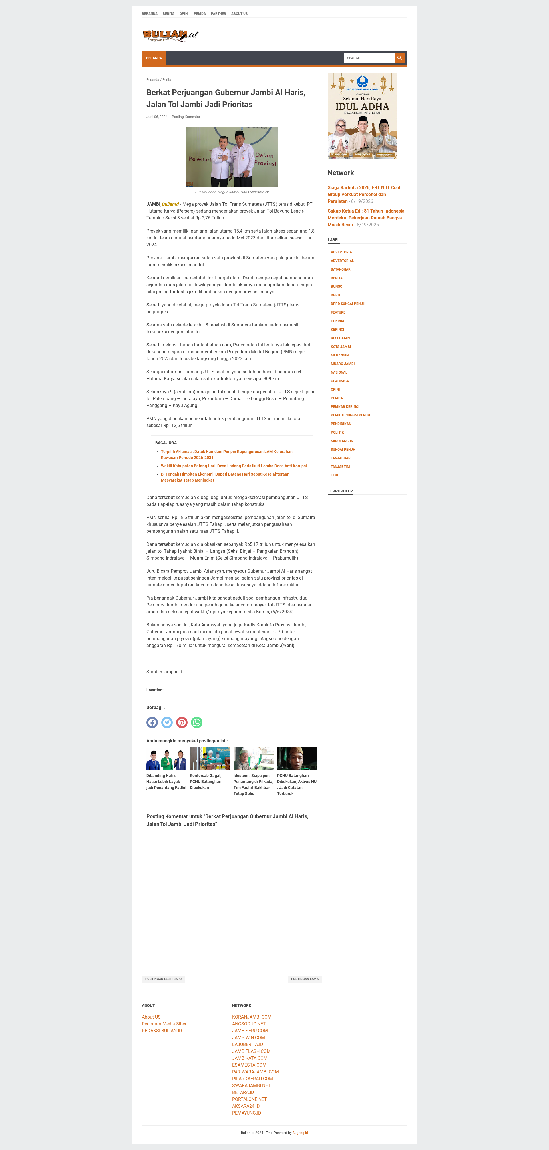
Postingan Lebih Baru (163, 979)
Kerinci (337, 330)
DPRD (335, 295)
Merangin (340, 355)
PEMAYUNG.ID (246, 1113)
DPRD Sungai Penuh (348, 304)
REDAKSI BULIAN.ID (162, 1030)
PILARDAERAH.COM (252, 1078)
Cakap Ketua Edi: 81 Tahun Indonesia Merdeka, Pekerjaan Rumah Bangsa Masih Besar (366, 217)
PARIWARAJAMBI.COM (255, 1072)
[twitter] (167, 722)
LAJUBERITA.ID (247, 1044)
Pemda (200, 14)
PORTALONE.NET (249, 1099)
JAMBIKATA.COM (250, 1058)
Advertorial (342, 261)
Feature (338, 312)
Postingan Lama (305, 979)
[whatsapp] (196, 722)
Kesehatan (340, 338)
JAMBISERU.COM (250, 1030)
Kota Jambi (341, 347)
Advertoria (341, 252)
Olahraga (340, 381)
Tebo (335, 475)
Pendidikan (341, 424)
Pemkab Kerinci (345, 407)
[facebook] (152, 722)
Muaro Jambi (343, 364)
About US (151, 1017)
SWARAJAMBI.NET (251, 1085)
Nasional (339, 372)
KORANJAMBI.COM (252, 1017)
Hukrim (337, 321)
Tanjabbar (341, 458)
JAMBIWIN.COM (248, 1037)
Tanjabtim (340, 467)
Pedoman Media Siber (164, 1024)
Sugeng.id (300, 1133)
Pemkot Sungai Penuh (350, 415)
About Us (239, 14)
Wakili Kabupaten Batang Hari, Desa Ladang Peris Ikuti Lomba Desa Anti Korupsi (234, 466)
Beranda (150, 14)
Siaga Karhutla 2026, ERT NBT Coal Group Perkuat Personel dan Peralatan (364, 194)
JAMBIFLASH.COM (251, 1051)
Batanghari (341, 269)
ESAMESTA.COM (249, 1065)
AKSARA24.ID (246, 1106)
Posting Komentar (186, 117)
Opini (184, 14)
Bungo (336, 287)
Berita (168, 14)
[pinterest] (182, 722)
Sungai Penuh (343, 450)
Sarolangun (342, 441)
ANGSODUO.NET (249, 1024)
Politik (337, 432)
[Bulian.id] (170, 34)
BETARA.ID (243, 1092)
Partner (218, 14)
